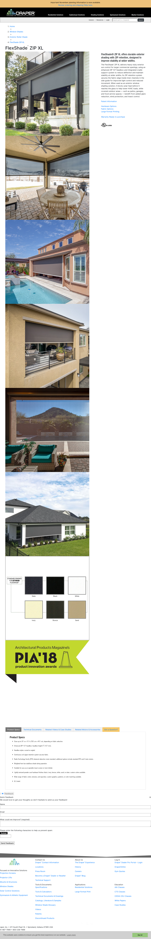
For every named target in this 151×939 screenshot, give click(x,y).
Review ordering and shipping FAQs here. (75, 5)
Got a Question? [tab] (111, 729)
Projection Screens (8, 873)
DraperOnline (120, 867)
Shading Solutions (97, 15)
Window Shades (6, 886)
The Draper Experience (85, 862)
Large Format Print (83, 892)
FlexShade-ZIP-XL (17, 42)
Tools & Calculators (43, 892)
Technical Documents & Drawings (49, 896)
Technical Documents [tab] (32, 729)
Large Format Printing (110, 111)
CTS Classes (120, 892)
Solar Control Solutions (9, 891)
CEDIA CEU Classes (123, 896)
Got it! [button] (140, 935)
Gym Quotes (120, 871)
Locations (39, 867)
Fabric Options (107, 109)
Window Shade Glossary (45, 905)
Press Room (40, 871)
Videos (38, 909)
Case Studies (120, 905)
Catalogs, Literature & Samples (48, 900)
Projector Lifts (6, 877)
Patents (38, 914)
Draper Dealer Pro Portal (125, 862)
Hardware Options (108, 106)
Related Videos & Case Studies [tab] (58, 729)
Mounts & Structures (8, 882)
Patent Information (109, 101)
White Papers (120, 900)
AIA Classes (119, 887)
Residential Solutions (55, 15)
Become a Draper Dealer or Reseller (50, 876)
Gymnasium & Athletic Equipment (14, 895)
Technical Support (43, 880)
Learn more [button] (71, 935)
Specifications (41, 887)
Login (107, 20)
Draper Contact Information (47, 862)
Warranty (105, 117)
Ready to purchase (117, 117)
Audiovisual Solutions (77, 15)
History (78, 867)
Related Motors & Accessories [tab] (87, 729)
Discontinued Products (44, 918)
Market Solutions (138, 15)
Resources (100, 20)
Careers (91, 20)
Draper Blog (80, 876)
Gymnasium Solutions (117, 15)
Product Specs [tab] (13, 729)
